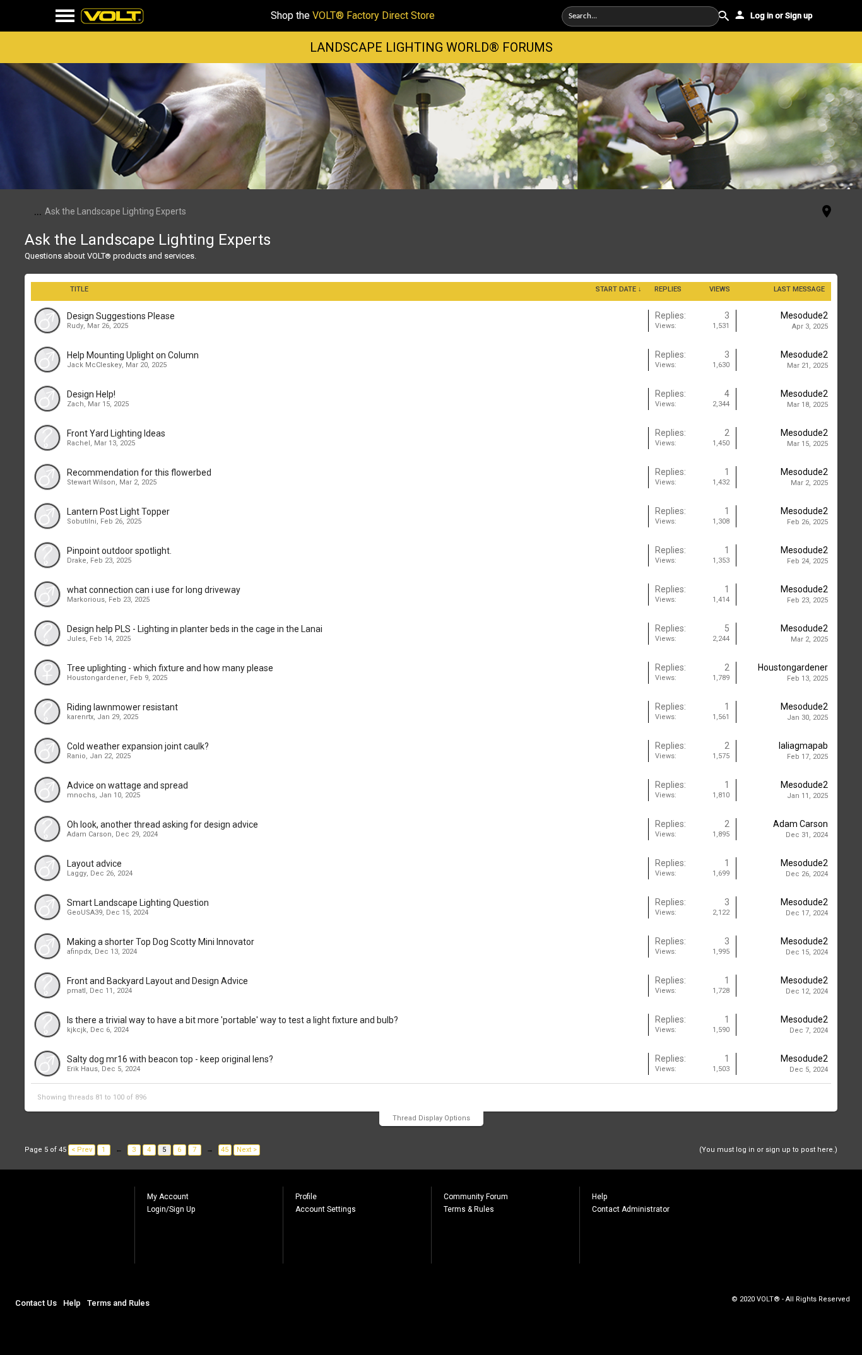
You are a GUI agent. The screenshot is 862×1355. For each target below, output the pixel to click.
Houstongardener (96, 678)
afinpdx (79, 951)
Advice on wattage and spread (127, 785)
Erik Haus (82, 1069)
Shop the (353, 15)
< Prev (81, 1150)
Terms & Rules (469, 1209)
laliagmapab (803, 746)
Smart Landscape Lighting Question (138, 903)
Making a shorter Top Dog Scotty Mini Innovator (160, 942)
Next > (247, 1150)
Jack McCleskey (94, 365)
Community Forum (476, 1196)
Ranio (76, 756)
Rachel (78, 443)
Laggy (76, 873)
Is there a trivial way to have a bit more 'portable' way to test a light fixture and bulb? (232, 1020)
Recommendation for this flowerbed (139, 472)
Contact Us (36, 1303)
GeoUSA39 (84, 912)
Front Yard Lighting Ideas (116, 433)
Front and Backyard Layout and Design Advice (157, 981)
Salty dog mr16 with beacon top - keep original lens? (170, 1059)
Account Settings (325, 1209)
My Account (168, 1196)
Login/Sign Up (171, 1209)
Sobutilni (82, 521)
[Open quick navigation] (826, 212)
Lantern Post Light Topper (118, 512)
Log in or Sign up (780, 15)
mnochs (81, 795)
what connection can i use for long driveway (153, 590)
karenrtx (80, 717)
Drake (76, 560)
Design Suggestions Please (121, 316)
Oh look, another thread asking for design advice (162, 824)
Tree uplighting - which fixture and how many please (170, 668)
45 (224, 1150)
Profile (306, 1196)
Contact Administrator (631, 1209)
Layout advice (94, 864)
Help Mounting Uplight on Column (133, 355)
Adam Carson (89, 834)
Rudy (75, 326)
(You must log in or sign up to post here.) (768, 1150)
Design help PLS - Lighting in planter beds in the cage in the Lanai (194, 629)
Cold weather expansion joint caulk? (138, 746)
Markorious (86, 599)
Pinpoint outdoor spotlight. (119, 551)
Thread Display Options (431, 1118)
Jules (76, 639)
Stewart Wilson (91, 482)
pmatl (76, 991)
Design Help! (91, 394)
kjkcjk (76, 1030)
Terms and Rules (118, 1303)
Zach (75, 404)
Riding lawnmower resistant (122, 707)
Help (599, 1196)
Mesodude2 (804, 315)
